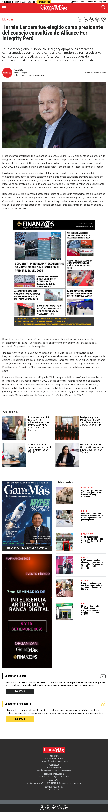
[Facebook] (42, 807)
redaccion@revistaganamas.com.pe (29, 75)
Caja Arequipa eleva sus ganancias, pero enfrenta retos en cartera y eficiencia (92, 493)
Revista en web (44, 2)
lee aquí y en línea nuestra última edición (27, 548)
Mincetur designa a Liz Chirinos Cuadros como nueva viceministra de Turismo (92, 448)
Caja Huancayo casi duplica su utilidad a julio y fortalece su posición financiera (92, 540)
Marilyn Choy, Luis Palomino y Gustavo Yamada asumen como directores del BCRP (91, 421)
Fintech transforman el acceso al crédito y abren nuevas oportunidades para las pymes (92, 517)
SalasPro (31, 2)
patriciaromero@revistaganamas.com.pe (54, 770)
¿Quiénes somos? (78, 2)
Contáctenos (92, 2)
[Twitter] (53, 807)
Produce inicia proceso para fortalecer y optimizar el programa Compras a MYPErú (92, 586)
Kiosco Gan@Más (19, 2)
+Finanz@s (6, 2)
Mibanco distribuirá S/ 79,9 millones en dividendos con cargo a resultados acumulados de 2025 (91, 610)
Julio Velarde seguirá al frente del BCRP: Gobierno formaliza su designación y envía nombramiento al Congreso (39, 424)
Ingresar (102, 2)
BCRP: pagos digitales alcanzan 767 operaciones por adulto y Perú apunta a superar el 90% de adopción (92, 564)
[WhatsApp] (59, 807)
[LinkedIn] (47, 807)
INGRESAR (20, 691)
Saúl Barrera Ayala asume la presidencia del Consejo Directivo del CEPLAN (40, 448)
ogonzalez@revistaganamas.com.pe (54, 761)
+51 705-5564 (54, 789)
